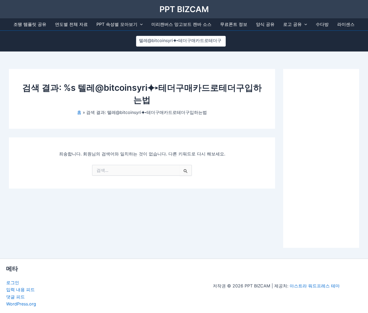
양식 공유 (265, 24)
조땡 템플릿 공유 (29, 24)
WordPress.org (21, 304)
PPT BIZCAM (184, 9)
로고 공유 (292, 24)
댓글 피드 (15, 297)
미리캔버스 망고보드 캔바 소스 (181, 24)
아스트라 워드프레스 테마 (315, 285)
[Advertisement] (321, 158)
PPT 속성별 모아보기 (116, 24)
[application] (140, 24)
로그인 (12, 282)
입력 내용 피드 (20, 289)
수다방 (322, 24)
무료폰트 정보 (233, 24)
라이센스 (346, 24)
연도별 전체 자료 (71, 24)
